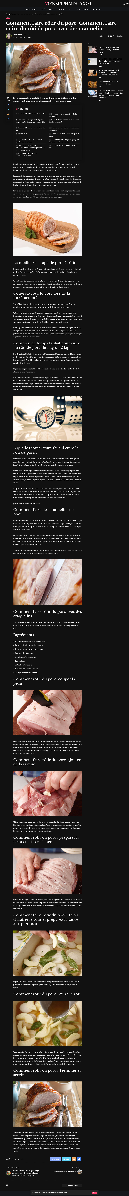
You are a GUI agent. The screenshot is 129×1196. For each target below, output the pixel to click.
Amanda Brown (17, 35)
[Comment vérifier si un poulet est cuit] (92, 84)
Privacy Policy (54, 1193)
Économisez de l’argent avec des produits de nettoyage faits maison (110, 61)
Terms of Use (63, 1193)
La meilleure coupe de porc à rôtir (31, 113)
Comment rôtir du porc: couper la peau (64, 135)
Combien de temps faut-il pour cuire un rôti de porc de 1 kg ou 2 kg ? (30, 122)
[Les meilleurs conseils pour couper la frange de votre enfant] (92, 49)
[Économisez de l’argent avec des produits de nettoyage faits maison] (92, 61)
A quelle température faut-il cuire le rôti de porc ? (64, 121)
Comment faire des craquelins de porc (30, 129)
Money (100, 66)
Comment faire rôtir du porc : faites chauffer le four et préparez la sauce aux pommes (30, 147)
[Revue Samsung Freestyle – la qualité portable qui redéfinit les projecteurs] (92, 72)
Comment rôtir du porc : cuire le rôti (63, 146)
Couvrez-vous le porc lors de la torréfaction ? (63, 115)
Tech (100, 77)
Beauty (100, 54)
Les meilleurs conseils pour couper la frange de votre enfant (110, 50)
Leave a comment (73, 1185)
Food (8, 18)
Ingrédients (22, 134)
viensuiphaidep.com (68, 3)
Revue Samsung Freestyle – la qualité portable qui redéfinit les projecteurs (110, 72)
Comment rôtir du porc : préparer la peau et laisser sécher (64, 141)
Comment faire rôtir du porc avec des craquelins (64, 129)
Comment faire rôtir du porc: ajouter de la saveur (29, 141)
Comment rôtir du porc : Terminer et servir (27, 155)
